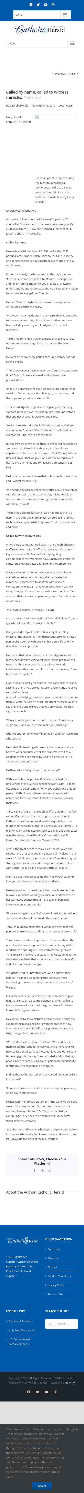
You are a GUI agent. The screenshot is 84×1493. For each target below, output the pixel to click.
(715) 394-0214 (24, 1266)
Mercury (70, 1383)
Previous (60, 73)
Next (72, 73)
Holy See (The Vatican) (22, 1330)
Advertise (53, 1258)
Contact (52, 1267)
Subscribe (54, 1249)
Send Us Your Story (59, 1276)
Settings (71, 1429)
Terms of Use (55, 1294)
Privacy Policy (56, 1285)
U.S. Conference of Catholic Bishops (20, 1341)
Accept (42, 1486)
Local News (65, 105)
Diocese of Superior (20, 1321)
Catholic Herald (19, 105)
